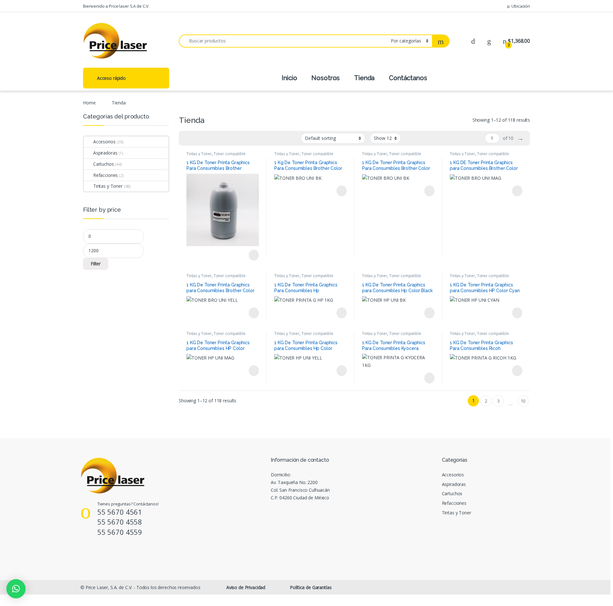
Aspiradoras (105, 153)
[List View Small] (215, 138)
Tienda (364, 78)
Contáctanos (408, 78)
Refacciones (105, 175)
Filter (96, 264)
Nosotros (325, 78)
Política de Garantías (310, 587)
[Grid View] (187, 138)
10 (523, 401)
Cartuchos (103, 164)
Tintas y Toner (199, 153)
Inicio (289, 78)
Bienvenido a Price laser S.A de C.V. (116, 6)
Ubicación (520, 6)
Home (89, 103)
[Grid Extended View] (196, 138)
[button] (16, 588)
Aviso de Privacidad (245, 587)
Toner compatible (230, 153)
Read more (253, 255)
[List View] (206, 138)
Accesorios (104, 142)
